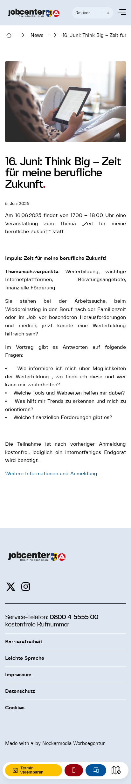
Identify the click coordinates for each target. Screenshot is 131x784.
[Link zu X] (11, 587)
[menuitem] (118, 12)
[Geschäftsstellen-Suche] (116, 770)
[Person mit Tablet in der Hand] (65, 101)
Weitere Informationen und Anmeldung (51, 473)
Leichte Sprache (24, 658)
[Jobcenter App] (74, 770)
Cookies (14, 707)
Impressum (18, 674)
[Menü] (118, 12)
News (37, 35)
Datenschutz (20, 691)
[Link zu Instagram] (25, 587)
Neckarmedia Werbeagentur (73, 743)
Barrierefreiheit (23, 641)
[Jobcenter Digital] (96, 770)
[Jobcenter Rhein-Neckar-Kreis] (33, 13)
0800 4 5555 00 (74, 617)
